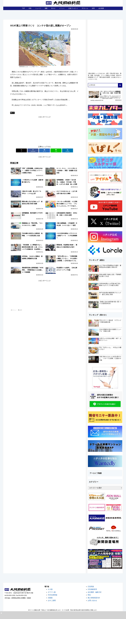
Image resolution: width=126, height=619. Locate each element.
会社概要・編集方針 (95, 592)
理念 (89, 595)
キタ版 (50, 589)
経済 (13, 112)
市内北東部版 (52, 595)
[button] (120, 85)
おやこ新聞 (52, 600)
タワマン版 (52, 592)
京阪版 (50, 598)
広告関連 (91, 586)
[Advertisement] (44, 130)
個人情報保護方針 (94, 598)
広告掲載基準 (92, 589)
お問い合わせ (92, 600)
